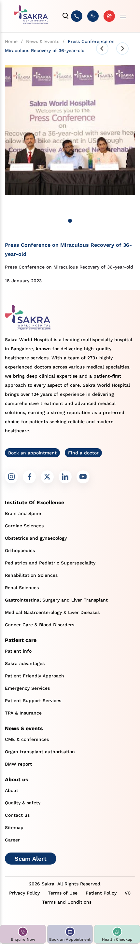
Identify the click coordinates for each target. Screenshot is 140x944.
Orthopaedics (20, 550)
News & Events (42, 41)
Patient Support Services (33, 700)
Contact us (17, 815)
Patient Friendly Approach (34, 675)
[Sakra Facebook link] (29, 476)
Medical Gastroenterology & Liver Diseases (52, 612)
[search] (66, 16)
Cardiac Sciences (24, 525)
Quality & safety (22, 802)
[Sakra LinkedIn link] (65, 476)
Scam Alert (31, 858)
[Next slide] (122, 48)
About (11, 790)
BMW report (18, 764)
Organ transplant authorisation (40, 751)
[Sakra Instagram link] (11, 476)
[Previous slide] (102, 48)
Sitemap (14, 827)
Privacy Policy (24, 892)
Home (11, 41)
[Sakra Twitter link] (47, 476)
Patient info (18, 651)
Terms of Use (62, 892)
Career (12, 839)
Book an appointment (32, 452)
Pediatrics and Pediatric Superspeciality (50, 562)
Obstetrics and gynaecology (36, 538)
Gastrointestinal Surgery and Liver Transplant (56, 600)
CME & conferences (27, 739)
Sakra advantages (25, 663)
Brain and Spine (23, 513)
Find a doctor (83, 452)
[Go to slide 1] (70, 221)
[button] (23, 934)
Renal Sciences (22, 587)
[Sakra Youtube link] (83, 476)
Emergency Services (27, 688)
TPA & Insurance (23, 712)
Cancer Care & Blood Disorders (39, 624)
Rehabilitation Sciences (31, 575)
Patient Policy (101, 892)
